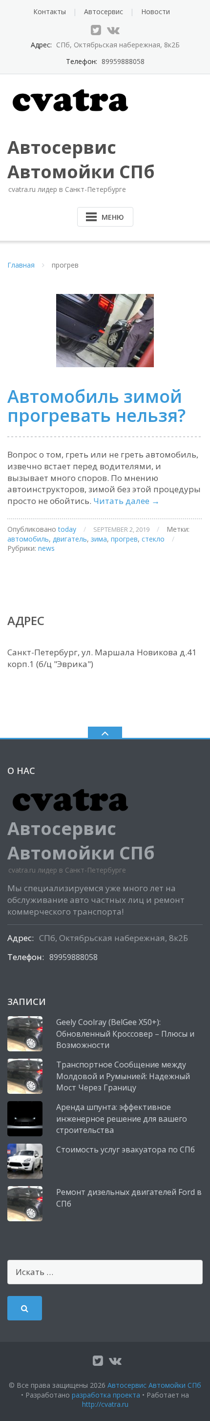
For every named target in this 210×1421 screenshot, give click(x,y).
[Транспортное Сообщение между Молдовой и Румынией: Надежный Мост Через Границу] (24, 1076)
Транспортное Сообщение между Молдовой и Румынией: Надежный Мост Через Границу (123, 1076)
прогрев (124, 538)
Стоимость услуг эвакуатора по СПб (125, 1149)
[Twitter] (96, 30)
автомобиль (28, 538)
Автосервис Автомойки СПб (154, 1385)
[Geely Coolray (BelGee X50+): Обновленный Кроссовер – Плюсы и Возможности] (24, 1033)
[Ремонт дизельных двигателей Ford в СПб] (24, 1203)
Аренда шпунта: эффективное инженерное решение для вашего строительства (121, 1119)
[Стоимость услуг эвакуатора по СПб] (24, 1161)
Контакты (49, 11)
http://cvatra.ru (105, 1404)
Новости (155, 11)
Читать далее (126, 500)
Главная (21, 265)
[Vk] (113, 30)
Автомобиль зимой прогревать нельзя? (96, 406)
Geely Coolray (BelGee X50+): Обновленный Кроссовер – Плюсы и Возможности (125, 1034)
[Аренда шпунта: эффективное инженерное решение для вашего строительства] (24, 1118)
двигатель (70, 538)
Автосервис (103, 11)
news (46, 548)
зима (99, 538)
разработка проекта (106, 1395)
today (67, 529)
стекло (153, 538)
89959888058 (123, 61)
